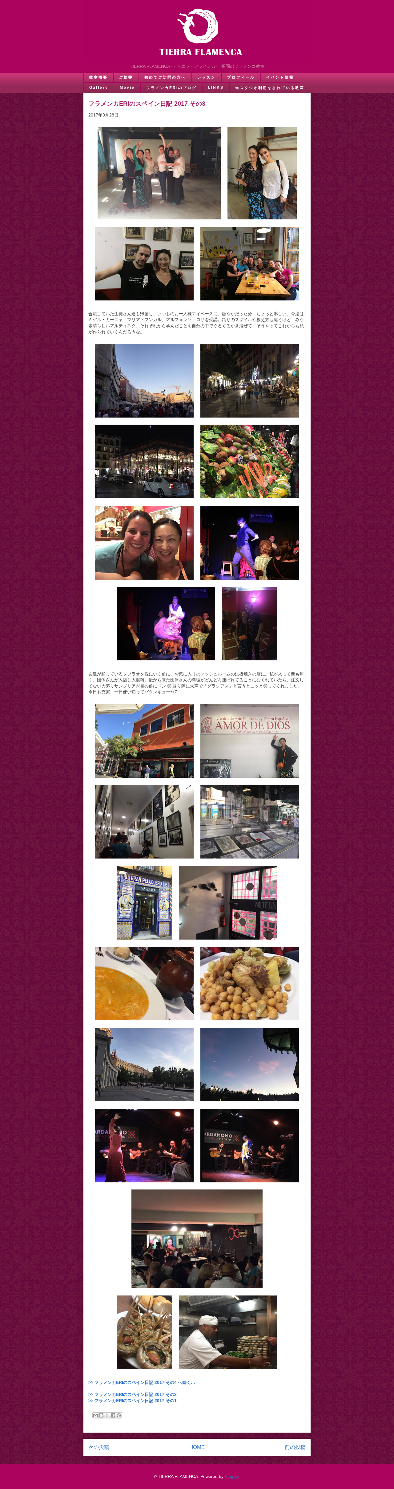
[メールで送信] (95, 1415)
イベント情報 (280, 77)
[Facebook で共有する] (113, 1415)
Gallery (98, 87)
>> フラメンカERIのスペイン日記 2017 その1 (132, 1400)
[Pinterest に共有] (119, 1415)
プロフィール (241, 77)
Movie (127, 87)
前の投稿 (295, 1447)
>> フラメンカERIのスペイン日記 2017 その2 (132, 1394)
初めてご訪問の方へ (165, 77)
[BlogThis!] (101, 1415)
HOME (197, 1447)
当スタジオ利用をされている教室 (269, 88)
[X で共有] (107, 1415)
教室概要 (98, 77)
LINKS (216, 87)
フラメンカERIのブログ (171, 88)
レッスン (206, 77)
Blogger (232, 1476)
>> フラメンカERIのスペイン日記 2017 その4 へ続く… (141, 1382)
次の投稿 (98, 1447)
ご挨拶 (126, 77)
